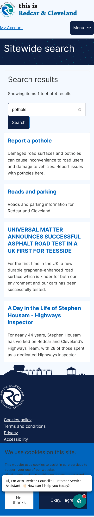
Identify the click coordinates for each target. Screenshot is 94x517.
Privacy (11, 432)
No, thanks (19, 500)
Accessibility (16, 439)
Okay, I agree (63, 500)
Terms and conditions (25, 426)
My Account (11, 27)
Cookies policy (17, 419)
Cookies (62, 484)
